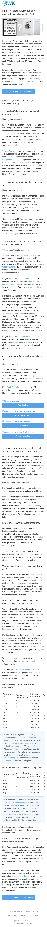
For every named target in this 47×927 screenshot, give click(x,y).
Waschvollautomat (15, 912)
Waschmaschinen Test (24, 670)
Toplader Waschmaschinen (15, 803)
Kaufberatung (9, 758)
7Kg (32, 375)
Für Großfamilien (23, 436)
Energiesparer (8, 160)
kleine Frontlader (29, 278)
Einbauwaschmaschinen (32, 336)
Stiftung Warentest (10, 151)
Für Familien (23, 426)
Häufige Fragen (23, 876)
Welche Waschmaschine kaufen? (19, 91)
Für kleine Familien (23, 415)
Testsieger (37, 673)
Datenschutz (24, 915)
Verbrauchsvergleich (11, 233)
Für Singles (23, 405)
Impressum (36, 915)
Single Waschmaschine (16, 387)
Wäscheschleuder (31, 912)
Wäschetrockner (12, 162)
